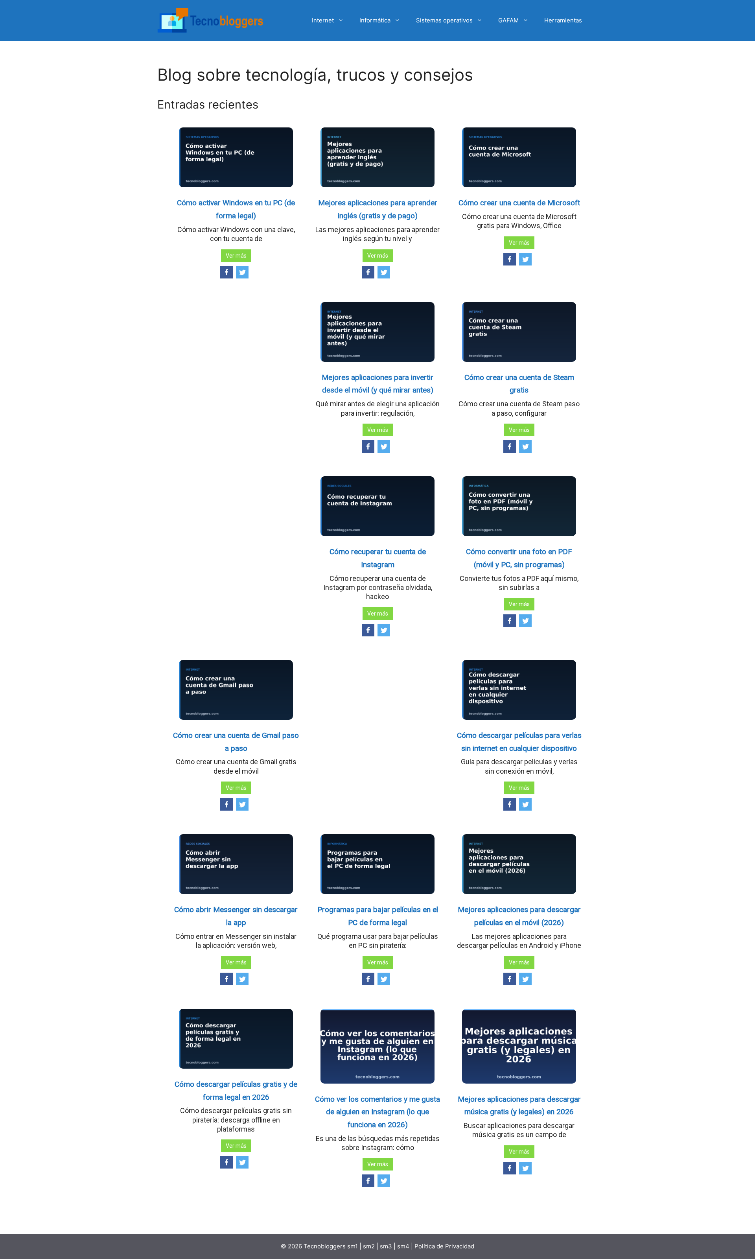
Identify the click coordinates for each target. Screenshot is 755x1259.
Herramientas (563, 20)
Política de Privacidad (444, 1246)
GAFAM (508, 20)
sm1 (353, 1246)
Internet (323, 20)
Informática (374, 20)
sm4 (404, 1246)
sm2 (369, 1246)
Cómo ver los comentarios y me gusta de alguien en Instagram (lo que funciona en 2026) (377, 1112)
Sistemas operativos (444, 20)
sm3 (386, 1246)
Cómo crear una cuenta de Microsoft (519, 202)
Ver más (236, 256)
